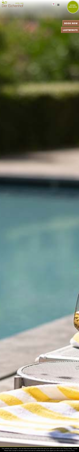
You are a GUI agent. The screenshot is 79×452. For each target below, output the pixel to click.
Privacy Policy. (70, 450)
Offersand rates (73, 6)
